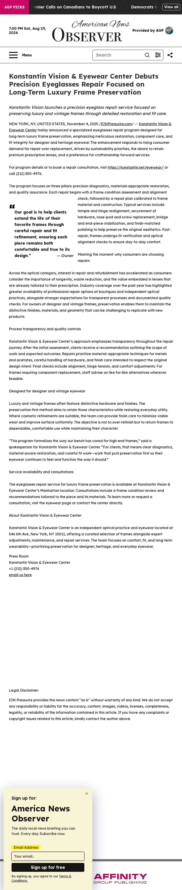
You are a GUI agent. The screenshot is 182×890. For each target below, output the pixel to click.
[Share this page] (170, 55)
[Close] (87, 793)
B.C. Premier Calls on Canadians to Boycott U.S (68, 7)
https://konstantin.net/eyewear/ (136, 167)
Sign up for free (48, 867)
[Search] (147, 55)
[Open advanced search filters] (157, 55)
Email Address (26, 847)
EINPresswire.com (116, 124)
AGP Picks (14, 7)
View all (171, 7)
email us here (20, 575)
